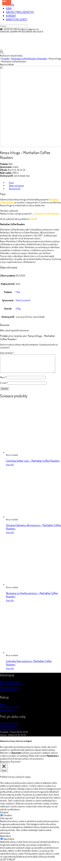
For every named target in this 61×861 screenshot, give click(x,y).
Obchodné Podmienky (10, 681)
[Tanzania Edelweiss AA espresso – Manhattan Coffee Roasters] (32, 516)
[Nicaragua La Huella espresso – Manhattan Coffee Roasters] (32, 584)
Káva (2, 703)
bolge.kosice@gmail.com (11, 729)
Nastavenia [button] (5, 761)
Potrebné (7, 815)
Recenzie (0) (14, 188)
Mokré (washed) (23, 300)
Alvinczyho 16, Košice (9, 723)
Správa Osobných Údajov (11, 684)
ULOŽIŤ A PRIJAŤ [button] (7, 859)
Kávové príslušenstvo (9, 706)
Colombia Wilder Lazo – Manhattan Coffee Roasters (33, 460)
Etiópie (32, 218)
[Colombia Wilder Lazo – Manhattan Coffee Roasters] (32, 452)
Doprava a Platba (8, 690)
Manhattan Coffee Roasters (47, 213)
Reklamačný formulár (10, 687)
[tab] (33, 182)
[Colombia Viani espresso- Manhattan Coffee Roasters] (32, 652)
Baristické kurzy (7, 709)
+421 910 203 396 (8, 726)
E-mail (3, 382)
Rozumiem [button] (16, 761)
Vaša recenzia (7, 352)
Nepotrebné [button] (5, 835)
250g (18, 308)
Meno (3, 377)
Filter (18, 292)
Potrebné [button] (4, 812)
